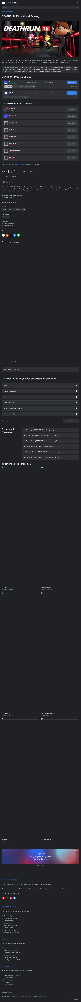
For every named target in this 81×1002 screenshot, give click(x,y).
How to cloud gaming (10, 948)
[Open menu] (77, 3)
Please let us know (20, 164)
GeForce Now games (10, 918)
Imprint (68, 999)
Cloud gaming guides (10, 957)
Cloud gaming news (10, 955)
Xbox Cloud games (10, 930)
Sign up (71, 109)
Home (3, 11)
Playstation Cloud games (11, 932)
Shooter (23, 209)
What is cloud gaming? (11, 950)
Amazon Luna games (10, 925)
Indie (10, 209)
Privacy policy (75, 999)
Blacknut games (9, 927)
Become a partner (9, 980)
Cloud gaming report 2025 (12, 960)
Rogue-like (16, 209)
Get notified (71, 116)
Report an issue (8, 977)
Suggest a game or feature (12, 975)
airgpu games (8, 923)
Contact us (7, 982)
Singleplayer (6, 216)
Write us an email (9, 985)
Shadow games (8, 920)
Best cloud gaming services (12, 952)
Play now (71, 82)
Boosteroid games (9, 916)
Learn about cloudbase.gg (11, 893)
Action (4, 209)
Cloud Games (9, 11)
